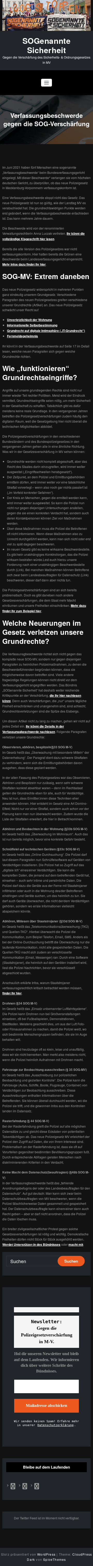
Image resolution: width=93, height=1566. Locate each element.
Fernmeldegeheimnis (22, 336)
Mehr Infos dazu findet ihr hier (24, 264)
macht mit (75, 1244)
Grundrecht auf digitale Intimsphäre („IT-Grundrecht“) (46, 330)
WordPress (46, 1554)
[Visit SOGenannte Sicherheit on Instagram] (36, 1487)
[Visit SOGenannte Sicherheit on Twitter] (24, 1487)
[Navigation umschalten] (46, 83)
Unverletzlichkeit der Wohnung (29, 319)
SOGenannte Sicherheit (46, 45)
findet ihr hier (12, 993)
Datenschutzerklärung (55, 1425)
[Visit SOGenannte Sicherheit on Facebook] (13, 1487)
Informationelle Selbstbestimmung (32, 325)
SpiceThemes (54, 1559)
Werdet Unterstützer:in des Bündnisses (31, 1244)
